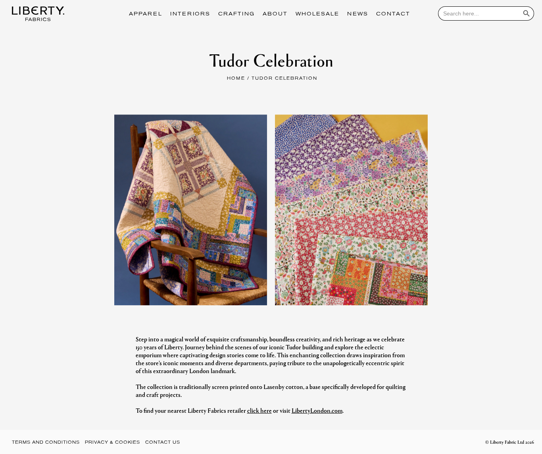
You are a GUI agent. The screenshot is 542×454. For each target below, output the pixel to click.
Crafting (236, 14)
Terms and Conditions (46, 443)
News (357, 14)
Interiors (190, 14)
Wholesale (317, 14)
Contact (393, 14)
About (275, 14)
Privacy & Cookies (112, 443)
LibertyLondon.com (317, 410)
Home (236, 79)
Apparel (145, 14)
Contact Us (162, 443)
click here (259, 410)
